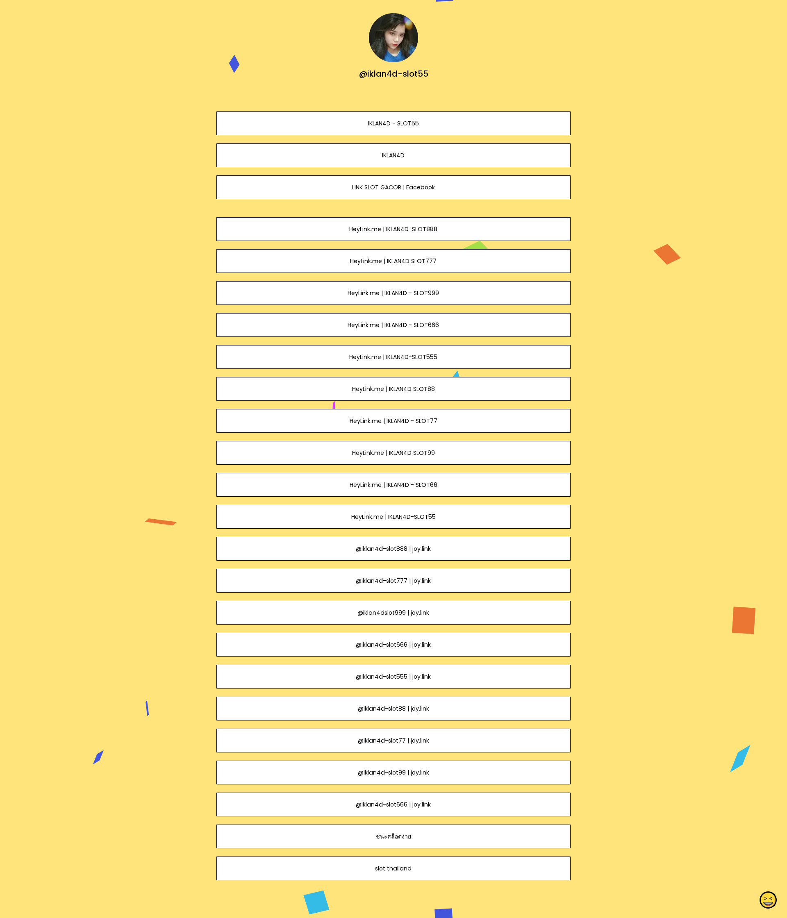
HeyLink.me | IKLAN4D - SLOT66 (393, 485)
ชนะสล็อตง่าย (393, 836)
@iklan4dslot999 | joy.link (393, 613)
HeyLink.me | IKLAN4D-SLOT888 (393, 229)
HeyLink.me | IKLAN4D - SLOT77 (393, 421)
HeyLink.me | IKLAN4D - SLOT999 (393, 293)
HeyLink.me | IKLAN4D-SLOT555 (393, 357)
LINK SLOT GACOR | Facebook (393, 187)
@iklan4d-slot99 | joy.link (393, 772)
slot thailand (393, 868)
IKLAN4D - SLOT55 (393, 123)
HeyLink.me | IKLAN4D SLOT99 (393, 453)
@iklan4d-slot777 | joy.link (393, 581)
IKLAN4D (393, 155)
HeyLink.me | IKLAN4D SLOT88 (393, 389)
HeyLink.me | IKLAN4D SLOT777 (393, 261)
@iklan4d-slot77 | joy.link (393, 740)
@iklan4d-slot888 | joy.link (393, 549)
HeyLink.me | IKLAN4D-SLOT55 (393, 517)
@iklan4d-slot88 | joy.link (393, 708)
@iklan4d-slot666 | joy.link (393, 645)
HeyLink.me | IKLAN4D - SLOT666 (393, 325)
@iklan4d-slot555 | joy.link (393, 677)
